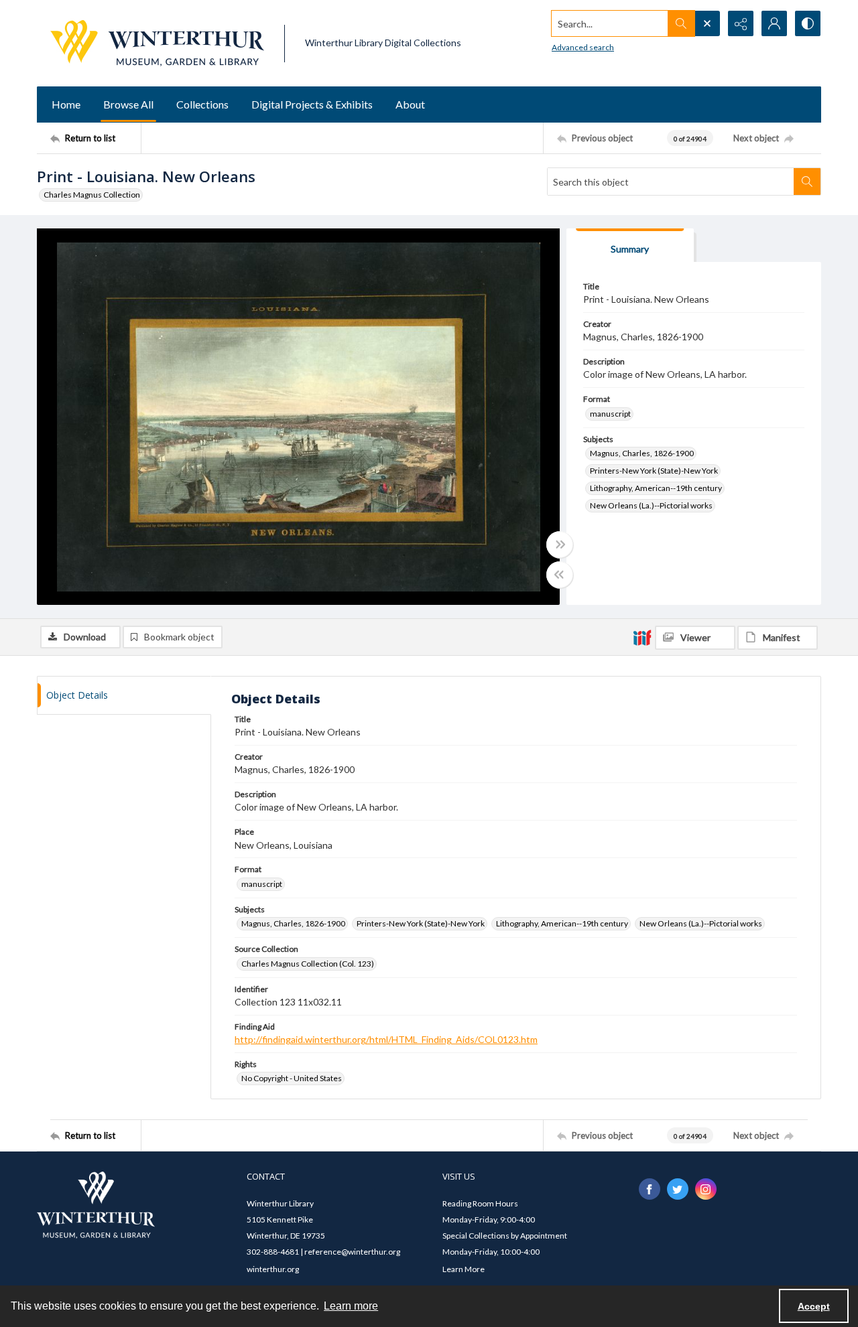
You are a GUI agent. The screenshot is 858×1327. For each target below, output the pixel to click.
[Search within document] (807, 181)
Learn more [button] (351, 1306)
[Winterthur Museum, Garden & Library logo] (157, 43)
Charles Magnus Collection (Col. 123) (307, 964)
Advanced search (583, 47)
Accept (814, 1306)
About (410, 104)
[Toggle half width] (559, 574)
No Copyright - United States (291, 1078)
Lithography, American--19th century (656, 488)
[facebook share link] (649, 1189)
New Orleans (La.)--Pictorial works (651, 505)
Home (66, 104)
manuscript (610, 414)
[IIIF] (642, 637)
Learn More (463, 1269)
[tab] (630, 245)
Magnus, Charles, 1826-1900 (642, 453)
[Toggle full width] (559, 544)
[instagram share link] (706, 1189)
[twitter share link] (677, 1189)
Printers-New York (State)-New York (654, 471)
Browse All (128, 104)
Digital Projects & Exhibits (312, 104)
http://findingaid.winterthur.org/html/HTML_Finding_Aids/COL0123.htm (386, 1039)
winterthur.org (273, 1269)
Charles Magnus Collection (92, 195)
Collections (202, 104)
